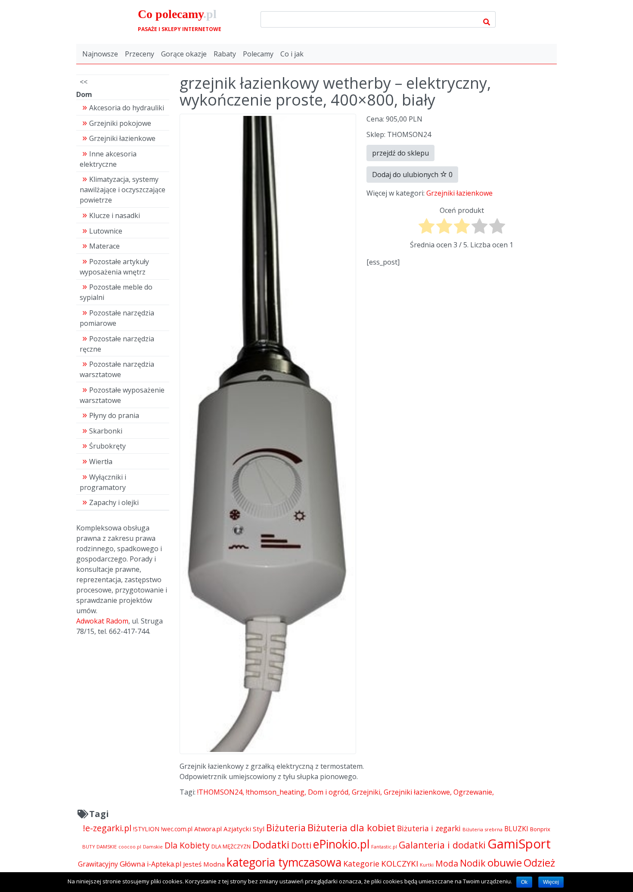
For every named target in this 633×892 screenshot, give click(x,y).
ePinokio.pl (341, 844)
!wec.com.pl (176, 829)
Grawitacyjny (98, 864)
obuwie (504, 863)
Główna (132, 864)
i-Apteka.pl (164, 864)
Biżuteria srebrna (482, 829)
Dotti (301, 845)
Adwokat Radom (102, 621)
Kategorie (361, 863)
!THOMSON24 (219, 792)
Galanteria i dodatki (442, 845)
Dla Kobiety (187, 845)
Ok (524, 882)
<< (83, 82)
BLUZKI (516, 828)
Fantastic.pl (384, 846)
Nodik (473, 863)
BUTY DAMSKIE (99, 846)
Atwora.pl (208, 828)
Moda (446, 863)
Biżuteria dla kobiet (351, 827)
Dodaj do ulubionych (412, 174)
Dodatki (270, 844)
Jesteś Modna (204, 864)
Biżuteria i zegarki (429, 828)
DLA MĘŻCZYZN (231, 846)
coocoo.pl (129, 847)
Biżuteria (286, 827)
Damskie (153, 846)
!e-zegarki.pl (107, 828)
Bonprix (540, 829)
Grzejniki (366, 792)
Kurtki (427, 865)
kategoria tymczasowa (284, 862)
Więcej (551, 882)
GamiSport (519, 843)
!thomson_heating (275, 792)
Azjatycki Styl (243, 828)
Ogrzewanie (472, 792)
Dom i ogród (328, 792)
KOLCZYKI (399, 863)
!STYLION (146, 829)
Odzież (539, 863)
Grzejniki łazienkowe (459, 193)
